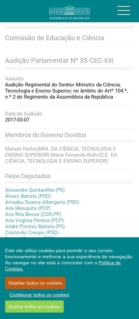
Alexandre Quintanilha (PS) (35, 190)
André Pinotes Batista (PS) (35, 226)
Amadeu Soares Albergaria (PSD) (42, 202)
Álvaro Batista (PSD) (28, 196)
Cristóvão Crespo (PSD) (32, 233)
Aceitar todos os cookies (34, 306)
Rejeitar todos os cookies (35, 283)
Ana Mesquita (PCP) (28, 208)
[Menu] (124, 10)
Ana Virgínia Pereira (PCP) (34, 220)
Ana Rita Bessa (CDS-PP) (33, 214)
